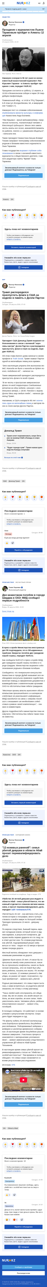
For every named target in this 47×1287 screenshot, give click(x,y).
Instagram (25, 267)
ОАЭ (14, 754)
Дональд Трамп (14, 481)
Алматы (6, 199)
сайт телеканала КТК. (21, 910)
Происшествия (8, 582)
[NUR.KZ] (23, 3)
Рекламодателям (23, 1273)
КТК (13, 1065)
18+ (12, 199)
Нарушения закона (23, 835)
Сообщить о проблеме (23, 1267)
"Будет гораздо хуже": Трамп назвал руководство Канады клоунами (25, 449)
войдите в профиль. (14, 239)
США (5, 481)
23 (34, 773)
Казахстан (6, 754)
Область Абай (13, 1128)
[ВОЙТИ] (44, 3)
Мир (3, 279)
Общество (6, 17)
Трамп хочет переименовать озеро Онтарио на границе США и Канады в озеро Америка (24, 438)
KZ (39, 3)
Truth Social (18, 359)
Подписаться (23, 175)
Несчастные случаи (23, 582)
